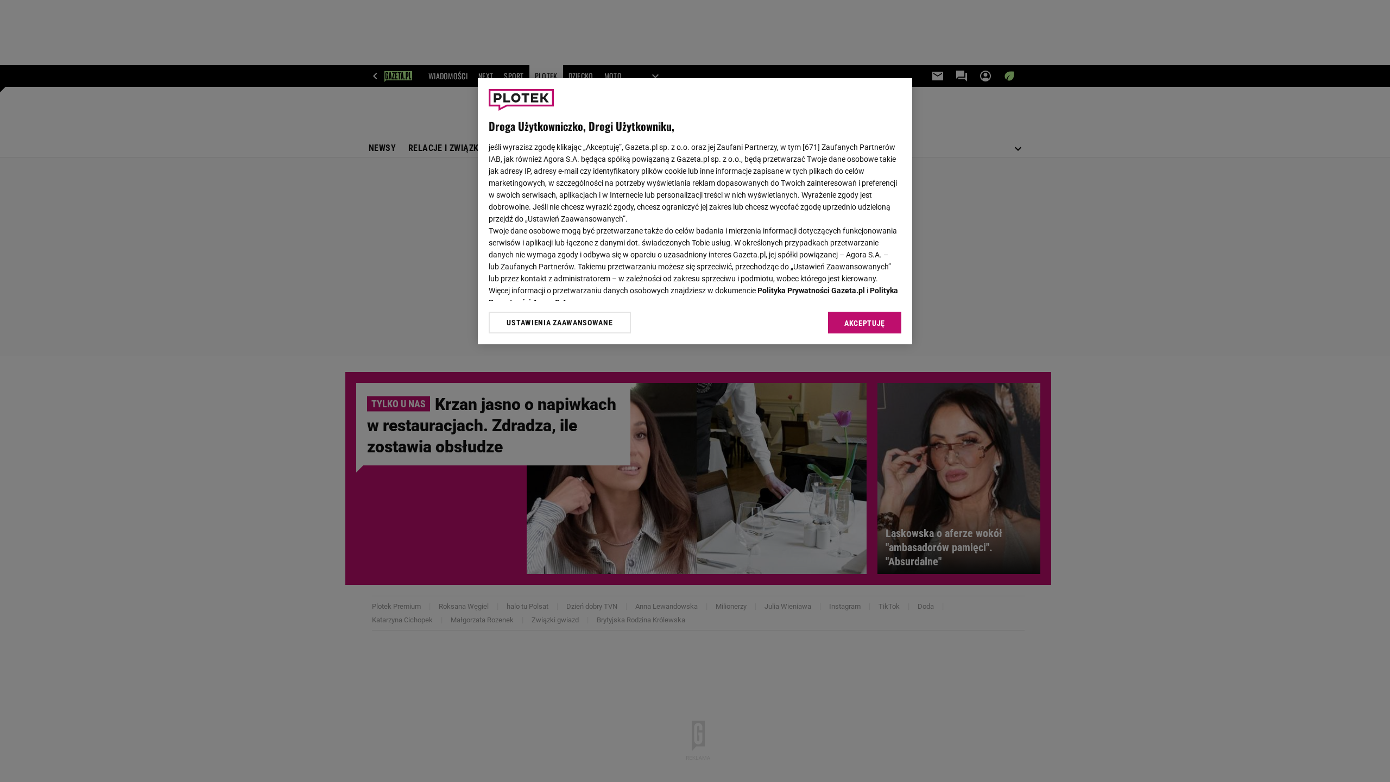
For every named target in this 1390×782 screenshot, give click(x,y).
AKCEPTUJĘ (864, 323)
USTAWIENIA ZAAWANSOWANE (559, 322)
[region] (695, 211)
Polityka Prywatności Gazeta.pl (811, 290)
